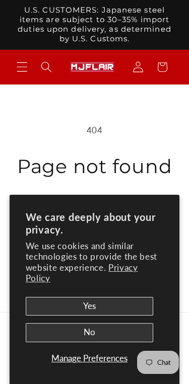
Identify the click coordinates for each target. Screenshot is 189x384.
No (89, 332)
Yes (89, 306)
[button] (22, 67)
